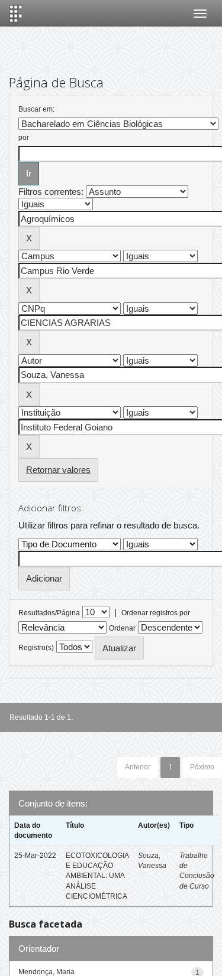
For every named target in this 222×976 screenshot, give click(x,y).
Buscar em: (36, 109)
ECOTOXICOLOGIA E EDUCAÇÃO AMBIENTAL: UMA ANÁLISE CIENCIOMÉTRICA (97, 875)
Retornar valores (58, 470)
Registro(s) (36, 648)
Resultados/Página (49, 613)
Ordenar (122, 628)
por (23, 137)
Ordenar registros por (155, 613)
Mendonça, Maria (46, 972)
